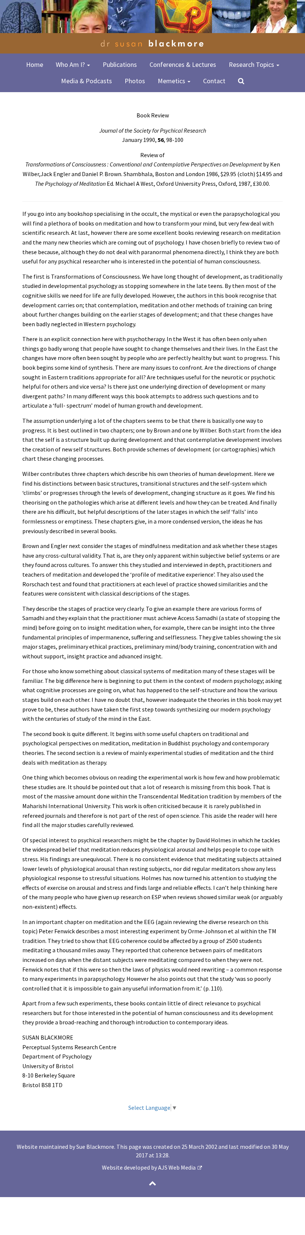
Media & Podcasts (86, 81)
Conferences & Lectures (183, 64)
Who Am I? (71, 64)
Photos (135, 81)
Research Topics (252, 64)
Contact (214, 81)
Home (34, 64)
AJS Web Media (177, 1167)
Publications (120, 64)
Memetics (172, 81)
